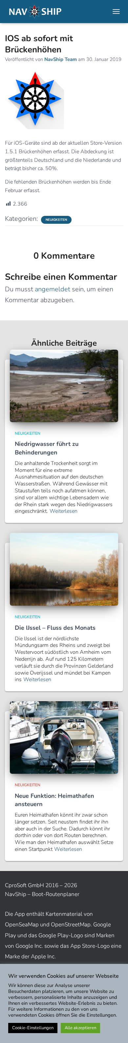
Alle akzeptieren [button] (80, 1028)
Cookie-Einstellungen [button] (32, 1028)
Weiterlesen (63, 511)
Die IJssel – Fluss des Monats (55, 628)
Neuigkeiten (56, 219)
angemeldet (52, 289)
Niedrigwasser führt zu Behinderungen (46, 448)
